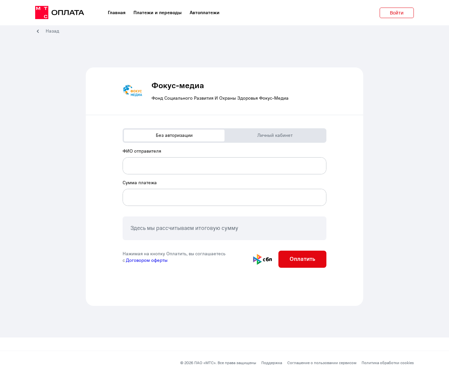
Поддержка (271, 362)
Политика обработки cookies (388, 362)
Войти (397, 13)
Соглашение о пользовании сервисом (321, 362)
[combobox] (224, 161)
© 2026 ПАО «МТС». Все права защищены (218, 362)
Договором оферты (147, 260)
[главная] (59, 13)
